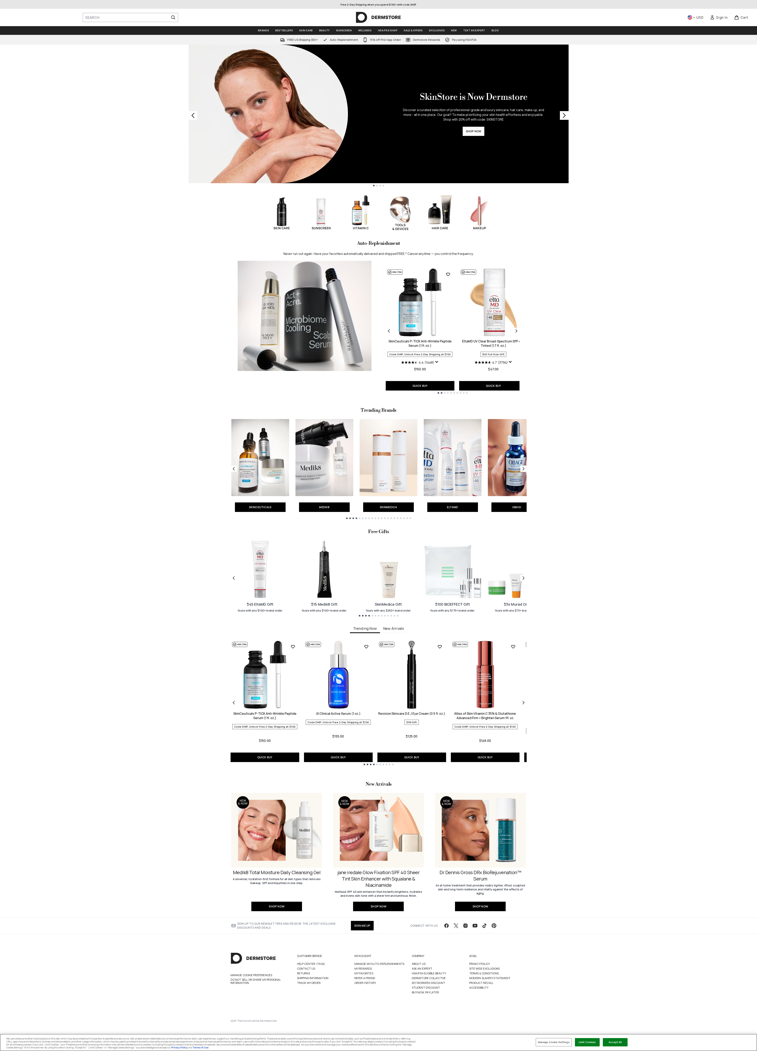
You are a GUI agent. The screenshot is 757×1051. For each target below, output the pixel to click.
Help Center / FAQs (311, 964)
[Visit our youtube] (475, 925)
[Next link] (523, 469)
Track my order (309, 983)
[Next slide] (564, 115)
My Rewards (363, 968)
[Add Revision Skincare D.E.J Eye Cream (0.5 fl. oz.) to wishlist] (440, 646)
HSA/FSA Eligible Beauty (429, 973)
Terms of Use (200, 1047)
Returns (303, 973)
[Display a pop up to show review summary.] (437, 362)
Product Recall (481, 983)
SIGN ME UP (362, 925)
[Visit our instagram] (465, 925)
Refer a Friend (364, 978)
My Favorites (363, 973)
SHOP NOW (473, 131)
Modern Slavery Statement (490, 978)
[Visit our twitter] (456, 925)
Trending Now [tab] (365, 628)
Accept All (615, 1042)
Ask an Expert (422, 968)
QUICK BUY (420, 386)
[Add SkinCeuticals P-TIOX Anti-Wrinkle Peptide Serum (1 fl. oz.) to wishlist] (448, 274)
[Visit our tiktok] (484, 925)
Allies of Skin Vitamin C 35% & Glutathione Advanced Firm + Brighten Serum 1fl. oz (485, 715)
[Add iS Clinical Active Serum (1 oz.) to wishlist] (366, 646)
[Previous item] (234, 702)
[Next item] (523, 702)
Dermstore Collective (429, 978)
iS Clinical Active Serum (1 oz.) (338, 713)
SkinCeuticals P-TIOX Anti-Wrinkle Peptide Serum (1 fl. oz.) (420, 343)
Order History (365, 983)
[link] (719, 17)
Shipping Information (313, 978)
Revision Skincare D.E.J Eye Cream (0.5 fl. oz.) (411, 713)
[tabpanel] (379, 702)
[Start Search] (173, 17)
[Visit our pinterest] (494, 925)
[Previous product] (389, 331)
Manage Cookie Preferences (251, 975)
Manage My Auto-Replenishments (379, 964)
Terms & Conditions (484, 973)
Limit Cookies (587, 1042)
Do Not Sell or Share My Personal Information (256, 981)
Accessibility (479, 987)
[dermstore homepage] (378, 17)
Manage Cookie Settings (554, 1042)
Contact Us (306, 968)
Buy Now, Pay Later (425, 992)
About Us (419, 964)
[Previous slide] (193, 115)
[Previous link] (234, 469)
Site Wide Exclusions (484, 968)
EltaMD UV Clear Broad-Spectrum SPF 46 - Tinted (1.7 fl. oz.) (493, 343)
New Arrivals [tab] (393, 628)
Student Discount (426, 987)
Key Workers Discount (428, 983)
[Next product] (516, 331)
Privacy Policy (479, 964)
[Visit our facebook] (446, 925)
